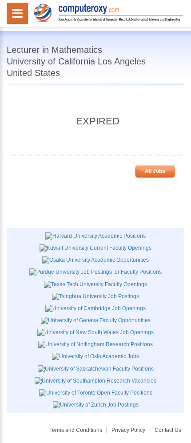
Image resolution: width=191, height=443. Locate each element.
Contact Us (168, 430)
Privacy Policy (128, 430)
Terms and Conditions (75, 430)
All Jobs (155, 171)
